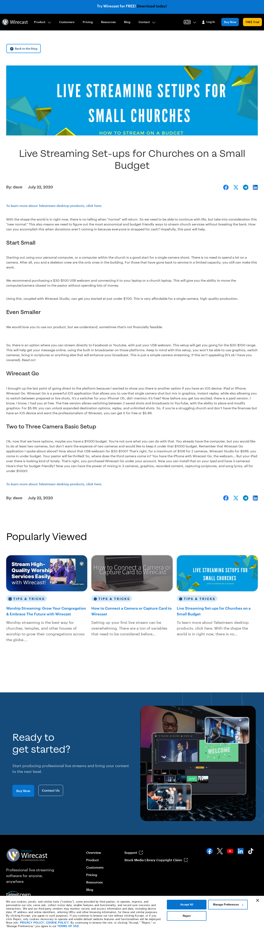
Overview (93, 852)
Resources (108, 22)
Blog (127, 22)
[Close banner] (257, 900)
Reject (187, 915)
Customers (66, 22)
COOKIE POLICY (57, 922)
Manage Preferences (226, 904)
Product (39, 22)
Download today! (152, 6)
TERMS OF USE (68, 926)
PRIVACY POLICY (32, 922)
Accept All (186, 904)
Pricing (88, 22)
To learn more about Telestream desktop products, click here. (54, 206)
